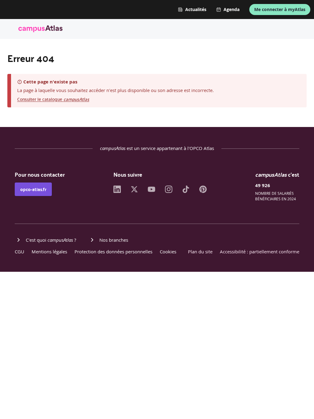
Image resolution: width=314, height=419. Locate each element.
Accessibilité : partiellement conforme (259, 251)
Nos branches (113, 240)
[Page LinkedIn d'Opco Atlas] (117, 191)
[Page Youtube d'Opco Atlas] (151, 191)
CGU (19, 251)
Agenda (231, 9)
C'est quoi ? (51, 240)
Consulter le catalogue (53, 99)
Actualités (195, 9)
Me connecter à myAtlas (279, 9)
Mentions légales (49, 251)
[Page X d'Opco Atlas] (134, 191)
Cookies (168, 251)
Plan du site (200, 251)
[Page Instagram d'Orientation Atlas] (168, 191)
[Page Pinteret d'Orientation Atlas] (203, 191)
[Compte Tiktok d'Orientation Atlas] (186, 191)
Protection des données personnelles (113, 251)
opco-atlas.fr (33, 189)
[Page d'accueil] (40, 29)
